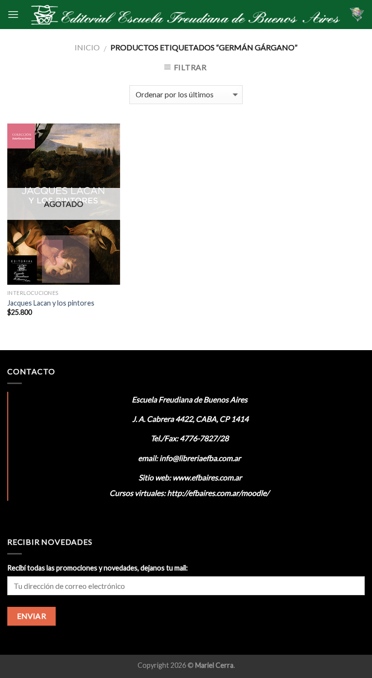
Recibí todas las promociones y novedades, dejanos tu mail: (97, 568)
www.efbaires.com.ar (207, 477)
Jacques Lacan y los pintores (50, 303)
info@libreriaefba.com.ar (200, 457)
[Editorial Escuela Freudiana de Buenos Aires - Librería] (184, 14)
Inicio (87, 47)
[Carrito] (357, 15)
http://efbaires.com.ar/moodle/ (218, 492)
